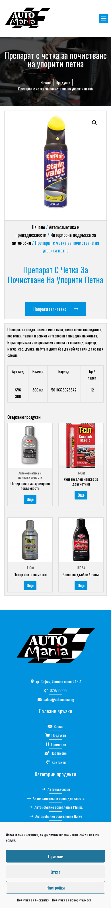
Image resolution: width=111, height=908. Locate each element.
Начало (38, 227)
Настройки (55, 887)
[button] (103, 18)
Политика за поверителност (71, 899)
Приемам (55, 856)
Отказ (55, 872)
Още (30, 499)
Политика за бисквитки (33, 899)
